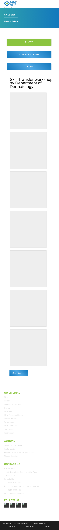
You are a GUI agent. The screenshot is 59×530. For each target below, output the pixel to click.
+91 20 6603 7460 (14, 490)
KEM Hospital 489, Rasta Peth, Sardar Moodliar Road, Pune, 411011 (22, 472)
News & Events (10, 419)
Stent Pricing (9, 429)
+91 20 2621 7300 (14, 483)
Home (6, 21)
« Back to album (19, 373)
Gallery (7, 408)
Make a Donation (11, 456)
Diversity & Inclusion (12, 404)
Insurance (8, 411)
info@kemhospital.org (15, 494)
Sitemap (47, 526)
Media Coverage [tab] (29, 54)
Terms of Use (29, 526)
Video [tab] (29, 67)
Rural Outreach (10, 426)
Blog (6, 397)
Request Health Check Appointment (19, 452)
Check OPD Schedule (13, 445)
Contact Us (11, 526)
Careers (7, 401)
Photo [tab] (29, 42)
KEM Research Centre (13, 415)
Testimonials (9, 433)
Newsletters (9, 422)
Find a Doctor (9, 449)
